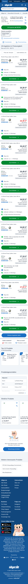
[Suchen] (25, 8)
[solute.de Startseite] (14, 578)
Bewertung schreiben (14, 449)
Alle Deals (4, 482)
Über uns (17, 482)
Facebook (17, 506)
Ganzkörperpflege (18, 20)
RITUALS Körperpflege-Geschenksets (12, 465)
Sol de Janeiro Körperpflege (9, 468)
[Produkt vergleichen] (25, 20)
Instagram (17, 504)
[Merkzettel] (22, 5)
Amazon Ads (4, 514)
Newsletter (18, 509)
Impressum (7, 574)
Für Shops (4, 504)
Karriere (17, 485)
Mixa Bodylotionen (7, 472)
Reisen (24, 1)
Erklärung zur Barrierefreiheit (14, 576)
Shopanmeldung (5, 506)
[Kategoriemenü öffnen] (2, 5)
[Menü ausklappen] (20, 13)
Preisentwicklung (22, 42)
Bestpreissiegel (5, 490)
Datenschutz (7, 573)
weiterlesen (21, 393)
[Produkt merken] (25, 17)
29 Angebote (14, 27)
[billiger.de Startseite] (8, 5)
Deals (10, 1)
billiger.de (3, 13)
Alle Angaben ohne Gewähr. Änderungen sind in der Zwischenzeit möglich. (15, 542)
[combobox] (14, 8)
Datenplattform (5, 487)
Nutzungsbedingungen (16, 574)
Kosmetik (25, 13)
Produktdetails (8, 42)
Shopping (4, 1)
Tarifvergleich (17, 1)
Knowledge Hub (5, 517)
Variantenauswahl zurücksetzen (11, 38)
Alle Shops (4, 485)
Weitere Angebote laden (14, 335)
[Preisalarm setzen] (25, 23)
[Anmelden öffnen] (25, 5)
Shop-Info (6, 69)
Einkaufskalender (6, 493)
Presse (17, 487)
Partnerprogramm (6, 511)
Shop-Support (5, 509)
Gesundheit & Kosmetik (13, 13)
